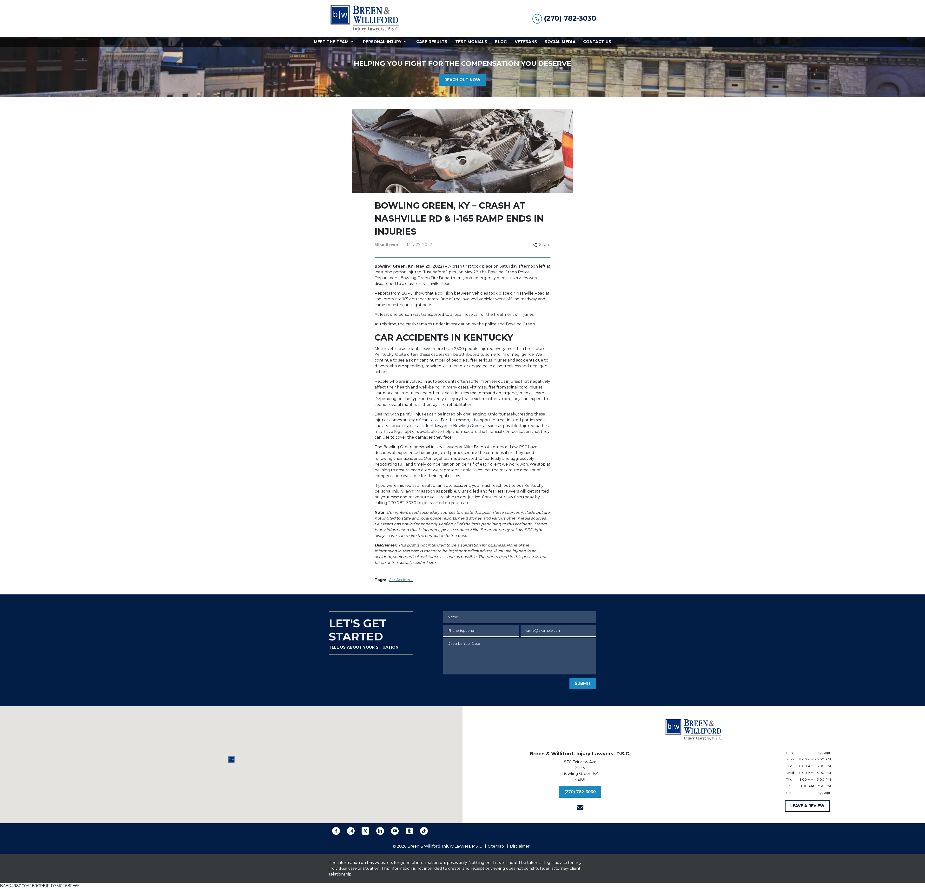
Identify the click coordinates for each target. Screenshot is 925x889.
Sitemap (496, 846)
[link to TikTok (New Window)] (424, 831)
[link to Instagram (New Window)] (351, 831)
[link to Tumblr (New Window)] (409, 831)
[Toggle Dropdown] (353, 42)
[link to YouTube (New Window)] (395, 831)
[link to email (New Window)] (580, 807)
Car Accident (401, 580)
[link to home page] (365, 18)
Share (544, 244)
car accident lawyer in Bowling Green (446, 425)
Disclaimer (520, 846)
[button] (231, 759)
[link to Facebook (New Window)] (336, 831)
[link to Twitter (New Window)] (365, 831)
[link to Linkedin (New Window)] (380, 831)
